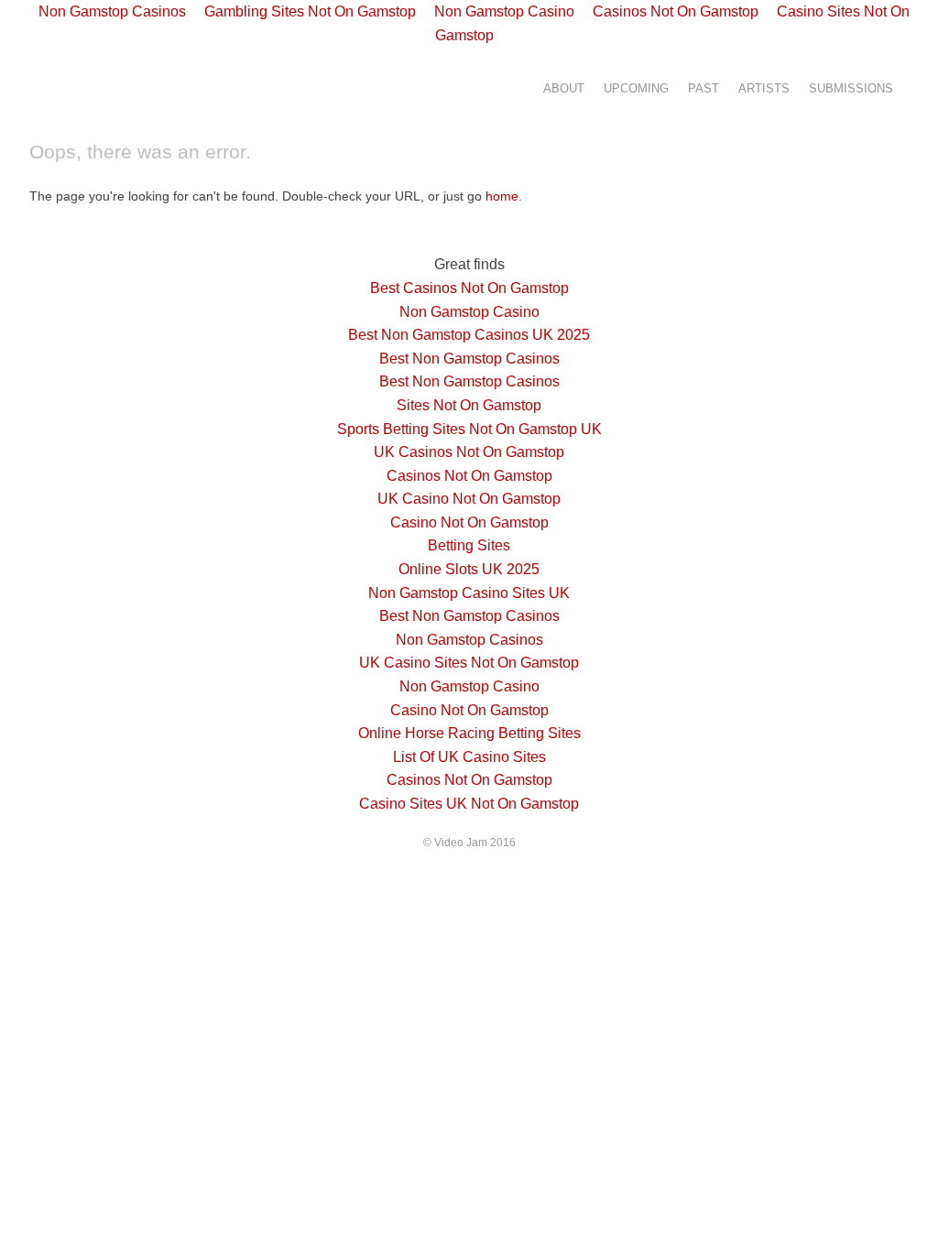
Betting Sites (469, 545)
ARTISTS (764, 88)
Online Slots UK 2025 (469, 569)
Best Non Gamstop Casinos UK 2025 (469, 335)
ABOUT (563, 88)
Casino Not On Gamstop (469, 522)
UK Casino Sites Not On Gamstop (469, 662)
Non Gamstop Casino (469, 312)
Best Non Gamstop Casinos (469, 358)
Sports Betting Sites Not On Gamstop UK (469, 429)
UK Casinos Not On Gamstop (469, 452)
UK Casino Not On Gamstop (469, 498)
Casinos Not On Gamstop (469, 476)
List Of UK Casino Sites (469, 757)
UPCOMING (636, 88)
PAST (703, 88)
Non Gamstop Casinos (469, 639)
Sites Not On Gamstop (469, 405)
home (501, 196)
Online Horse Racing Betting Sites (469, 733)
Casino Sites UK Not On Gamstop (469, 803)
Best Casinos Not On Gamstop (469, 288)
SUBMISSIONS (851, 88)
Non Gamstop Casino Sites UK (469, 593)
